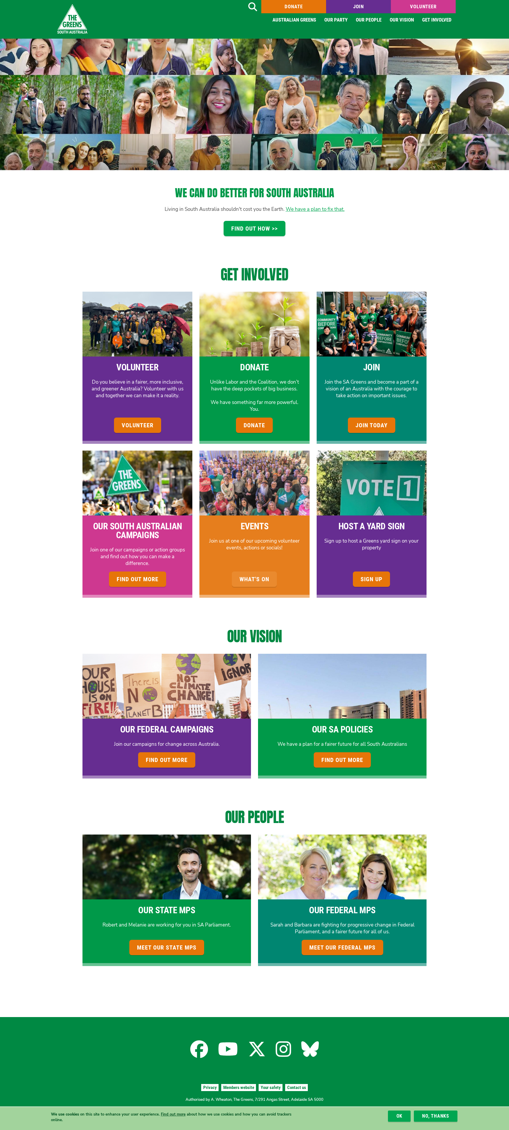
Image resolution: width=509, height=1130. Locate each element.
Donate (294, 6)
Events (254, 526)
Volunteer (423, 6)
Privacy (210, 1087)
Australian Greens (294, 20)
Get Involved (437, 20)
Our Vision (402, 20)
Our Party (336, 20)
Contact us (296, 1087)
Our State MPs (166, 910)
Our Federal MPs (342, 910)
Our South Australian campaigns (137, 530)
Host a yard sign (371, 526)
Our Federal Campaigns (167, 729)
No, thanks (435, 1116)
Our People (368, 20)
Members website (238, 1087)
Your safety (271, 1087)
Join (358, 6)
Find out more (173, 1114)
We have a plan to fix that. (315, 209)
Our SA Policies (342, 729)
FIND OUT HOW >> (254, 228)
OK (399, 1116)
